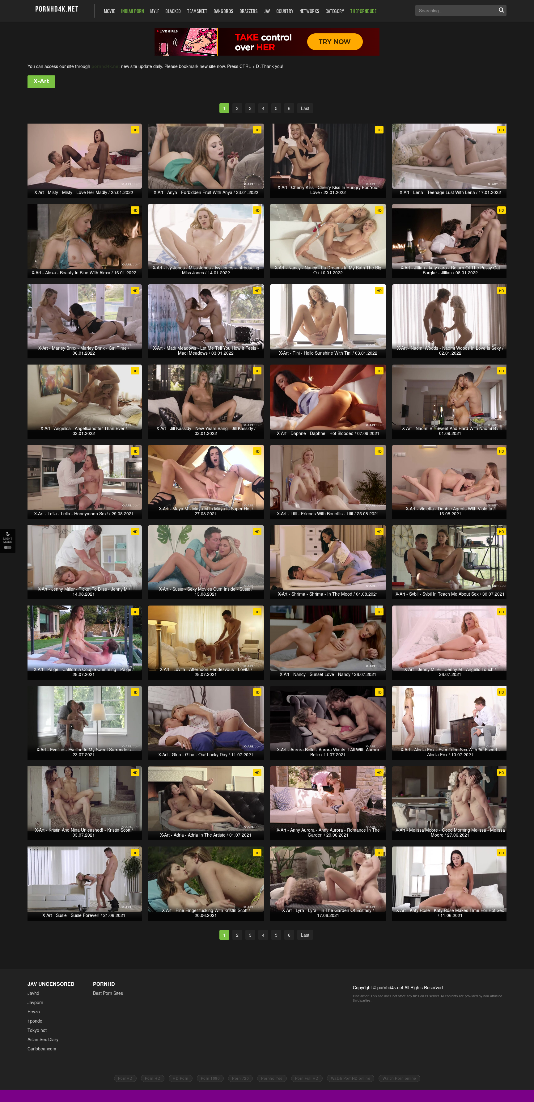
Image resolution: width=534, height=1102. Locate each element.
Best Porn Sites (108, 993)
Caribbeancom (42, 1048)
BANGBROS (223, 10)
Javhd (33, 993)
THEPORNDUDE (363, 10)
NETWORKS (309, 10)
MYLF (154, 10)
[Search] (501, 10)
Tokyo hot (37, 1030)
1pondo (35, 1021)
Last (305, 108)
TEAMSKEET (197, 10)
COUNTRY (284, 10)
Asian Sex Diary (43, 1039)
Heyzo (34, 1011)
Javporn (35, 1002)
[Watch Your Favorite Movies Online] (56, 10)
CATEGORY (334, 10)
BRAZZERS (248, 10)
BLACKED (173, 10)
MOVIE (109, 10)
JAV (267, 10)
